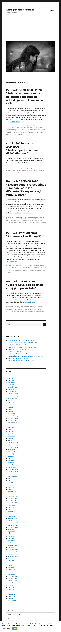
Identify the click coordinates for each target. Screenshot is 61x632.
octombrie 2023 (13, 447)
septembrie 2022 (13, 476)
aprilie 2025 (11, 407)
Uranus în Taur (27, 132)
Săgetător (29, 131)
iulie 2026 (11, 378)
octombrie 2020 (13, 527)
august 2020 (11, 532)
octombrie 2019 (13, 554)
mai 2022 (11, 485)
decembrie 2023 (13, 442)
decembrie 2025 (13, 391)
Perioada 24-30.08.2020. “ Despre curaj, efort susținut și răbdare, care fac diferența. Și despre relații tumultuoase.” (26, 188)
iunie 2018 (11, 589)
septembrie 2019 (13, 556)
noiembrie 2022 (13, 471)
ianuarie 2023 (12, 467)
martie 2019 (11, 569)
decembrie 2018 (13, 576)
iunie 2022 (11, 483)
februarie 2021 (12, 518)
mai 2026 (11, 380)
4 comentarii (30, 172)
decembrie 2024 (13, 416)
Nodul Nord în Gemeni (32, 129)
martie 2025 (11, 409)
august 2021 (11, 505)
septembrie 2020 (13, 529)
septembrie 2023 (13, 449)
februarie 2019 (12, 572)
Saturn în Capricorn (37, 131)
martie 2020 (11, 543)
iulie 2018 (11, 587)
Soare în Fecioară (15, 132)
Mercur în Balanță (10, 129)
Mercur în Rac (17, 309)
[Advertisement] (30, 28)
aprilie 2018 (11, 594)
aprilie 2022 (11, 487)
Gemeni (19, 127)
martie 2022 (11, 489)
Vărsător (33, 132)
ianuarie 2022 (12, 494)
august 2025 (11, 400)
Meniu (51, 10)
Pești (13, 131)
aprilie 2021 (11, 514)
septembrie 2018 (13, 583)
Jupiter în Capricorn (26, 218)
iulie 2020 (11, 534)
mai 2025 (11, 405)
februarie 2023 (12, 465)
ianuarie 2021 (12, 520)
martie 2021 (11, 516)
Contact (8, 618)
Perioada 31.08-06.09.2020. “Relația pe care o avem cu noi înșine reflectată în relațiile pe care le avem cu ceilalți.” (24, 96)
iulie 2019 (11, 560)
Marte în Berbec (38, 127)
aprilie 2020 (11, 540)
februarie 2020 (12, 545)
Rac (25, 131)
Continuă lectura (15, 122)
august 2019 (11, 558)
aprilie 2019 (11, 567)
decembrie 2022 (13, 469)
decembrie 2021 (13, 496)
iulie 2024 (11, 427)
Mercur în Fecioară (20, 129)
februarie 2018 (12, 598)
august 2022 (11, 478)
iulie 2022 (11, 480)
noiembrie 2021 (12, 498)
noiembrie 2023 (13, 445)
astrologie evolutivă (30, 125)
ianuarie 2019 (12, 574)
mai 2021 (10, 512)
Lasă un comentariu (19, 134)
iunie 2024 (11, 429)
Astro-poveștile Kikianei (20, 9)
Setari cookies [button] (6, 628)
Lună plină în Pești (28, 127)
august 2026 (12, 376)
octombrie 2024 (13, 420)
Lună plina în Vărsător (30, 307)
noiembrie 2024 (13, 418)
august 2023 (11, 451)
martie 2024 (11, 436)
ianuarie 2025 (12, 414)
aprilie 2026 (11, 382)
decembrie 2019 (13, 549)
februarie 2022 (12, 491)
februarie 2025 (12, 411)
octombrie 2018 (12, 581)
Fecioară (14, 127)
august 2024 (11, 425)
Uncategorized (19, 125)
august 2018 (11, 585)
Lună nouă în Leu (37, 267)
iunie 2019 (11, 563)
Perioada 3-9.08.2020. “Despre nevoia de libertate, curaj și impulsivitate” (25, 285)
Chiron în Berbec (16, 267)
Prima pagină (10, 610)
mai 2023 (11, 458)
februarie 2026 (12, 387)
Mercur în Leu (25, 269)
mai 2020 (11, 538)
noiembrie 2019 (13, 552)
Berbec (42, 125)
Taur (22, 132)
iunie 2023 (11, 456)
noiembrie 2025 (13, 394)
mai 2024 (11, 431)
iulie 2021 (11, 507)
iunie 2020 (11, 536)
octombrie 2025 (13, 396)
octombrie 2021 (12, 500)
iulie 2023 (11, 454)
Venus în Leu (39, 132)
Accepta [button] (15, 628)
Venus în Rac (9, 134)
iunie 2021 (11, 509)
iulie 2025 (11, 402)
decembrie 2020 (13, 523)
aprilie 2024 (11, 434)
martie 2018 (11, 596)
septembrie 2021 (13, 503)
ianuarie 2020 (12, 547)
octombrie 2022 (13, 474)
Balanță (37, 125)
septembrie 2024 (13, 422)
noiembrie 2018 (12, 578)
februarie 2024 (12, 438)
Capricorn (8, 127)
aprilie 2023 (11, 460)
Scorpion (8, 132)
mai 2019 (10, 565)
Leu (22, 127)
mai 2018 (10, 592)
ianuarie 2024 (12, 440)
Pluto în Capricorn (19, 131)
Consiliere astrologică (13, 614)
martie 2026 (11, 385)
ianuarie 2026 (12, 389)
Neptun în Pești (15, 220)
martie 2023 (11, 463)
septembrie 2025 (13, 398)
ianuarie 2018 (12, 601)
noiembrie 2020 (13, 525)
